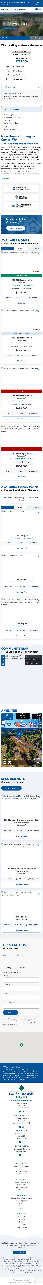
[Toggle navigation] (40, 9)
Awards (21, 1203)
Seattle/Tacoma (21, 1174)
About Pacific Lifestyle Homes (21, 1198)
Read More (7, 178)
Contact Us (21, 1217)
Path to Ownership (21, 1187)
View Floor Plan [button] (21, 548)
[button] (21, 188)
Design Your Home (21, 1182)
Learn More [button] (38, 3)
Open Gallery (35, 38)
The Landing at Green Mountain (22, 285)
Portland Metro (21, 1171)
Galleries (21, 1190)
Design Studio (21, 1185)
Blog (21, 1208)
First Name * (8, 976)
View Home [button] (21, 303)
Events (21, 1206)
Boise (21, 1169)
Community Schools (11, 109)
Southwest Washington (21, 1166)
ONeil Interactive (30, 1282)
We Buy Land (21, 1224)
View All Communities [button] (11, 788)
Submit (10, 1012)
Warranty (21, 1219)
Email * (6, 993)
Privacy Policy (14, 1245)
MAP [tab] (21, 248)
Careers (21, 1222)
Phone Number (9, 1002)
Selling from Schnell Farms (12, 93)
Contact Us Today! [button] (15, 228)
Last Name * (8, 985)
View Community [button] (21, 836)
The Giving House (21, 1201)
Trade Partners (21, 1227)
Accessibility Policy (26, 1245)
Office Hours (9, 87)
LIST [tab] (9, 248)
